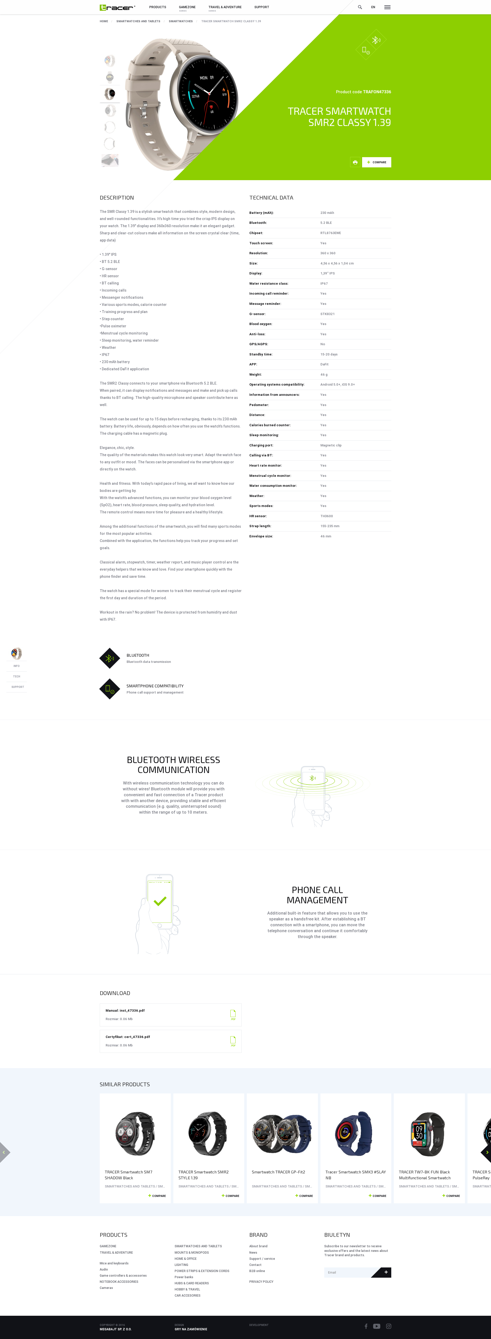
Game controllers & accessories (123, 1275)
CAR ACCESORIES (187, 1295)
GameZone (108, 1246)
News (253, 1252)
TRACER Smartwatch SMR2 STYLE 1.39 (203, 1174)
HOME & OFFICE (186, 1259)
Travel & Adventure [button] (225, 7)
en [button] (373, 7)
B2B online (257, 1271)
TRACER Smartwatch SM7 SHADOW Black (128, 1174)
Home (104, 21)
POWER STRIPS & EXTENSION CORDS (202, 1271)
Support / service (262, 1259)
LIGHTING (181, 1265)
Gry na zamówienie (191, 1329)
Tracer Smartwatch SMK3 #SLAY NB (356, 1174)
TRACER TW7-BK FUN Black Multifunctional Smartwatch (425, 1174)
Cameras (106, 1288)
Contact (255, 1265)
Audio (104, 1269)
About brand (258, 1246)
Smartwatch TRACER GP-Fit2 (278, 1171)
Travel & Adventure (116, 1252)
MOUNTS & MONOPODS (192, 1252)
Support (261, 7)
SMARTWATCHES (181, 21)
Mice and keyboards (114, 1263)
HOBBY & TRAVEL (187, 1289)
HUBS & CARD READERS (192, 1283)
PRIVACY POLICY (261, 1282)
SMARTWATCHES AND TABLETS (138, 21)
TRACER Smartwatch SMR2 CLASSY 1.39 (231, 21)
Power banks (184, 1277)
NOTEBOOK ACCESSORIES (119, 1282)
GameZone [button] (187, 7)
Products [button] (157, 7)
